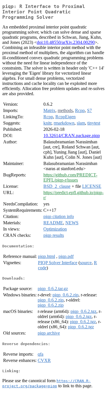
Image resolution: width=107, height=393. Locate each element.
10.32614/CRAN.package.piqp (71, 135)
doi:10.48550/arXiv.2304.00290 (66, 42)
